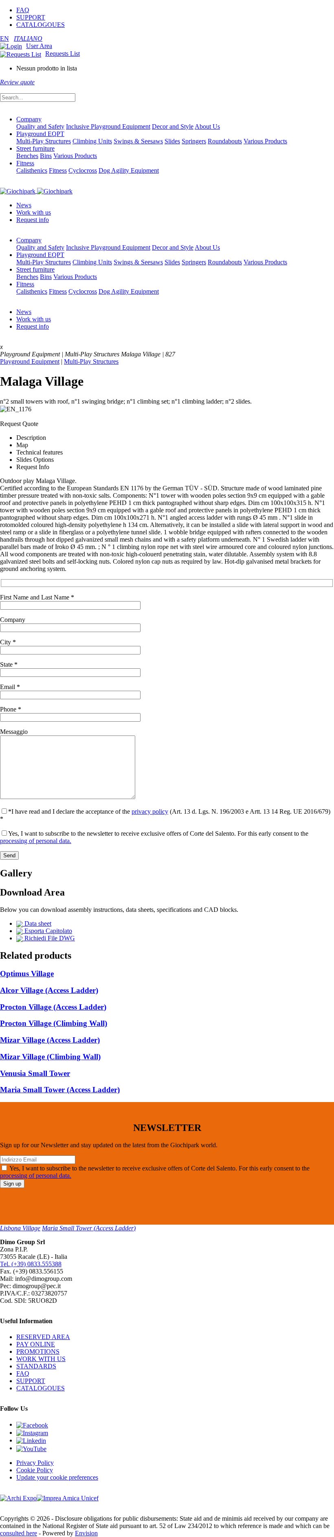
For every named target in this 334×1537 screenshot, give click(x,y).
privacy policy (150, 811)
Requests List (62, 53)
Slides (172, 141)
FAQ (22, 10)
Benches (27, 155)
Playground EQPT (40, 133)
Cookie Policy (34, 1470)
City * (8, 642)
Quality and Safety (40, 126)
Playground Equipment (29, 361)
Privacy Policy (35, 1462)
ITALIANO (28, 38)
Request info (32, 219)
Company (29, 119)
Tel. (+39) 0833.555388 (31, 1263)
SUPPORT (30, 17)
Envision (86, 1533)
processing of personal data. (35, 840)
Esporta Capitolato (47, 930)
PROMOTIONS (37, 1351)
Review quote (17, 82)
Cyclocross (82, 170)
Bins (46, 155)
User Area (39, 45)
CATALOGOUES (40, 24)
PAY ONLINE (35, 1344)
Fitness (25, 163)
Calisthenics (31, 170)
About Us (207, 126)
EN (4, 38)
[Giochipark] (36, 190)
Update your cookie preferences (57, 1477)
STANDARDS (36, 1366)
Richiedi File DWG (49, 938)
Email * (10, 686)
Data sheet (37, 923)
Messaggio (14, 731)
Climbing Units (92, 141)
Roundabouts (225, 141)
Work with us (33, 212)
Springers (194, 141)
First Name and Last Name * (37, 597)
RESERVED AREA (43, 1336)
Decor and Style (172, 126)
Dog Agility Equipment (129, 170)
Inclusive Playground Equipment (108, 126)
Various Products (265, 141)
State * (9, 664)
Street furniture (35, 148)
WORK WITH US (41, 1358)
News (23, 205)
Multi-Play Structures (43, 141)
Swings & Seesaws (138, 141)
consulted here (18, 1533)
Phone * (10, 709)
